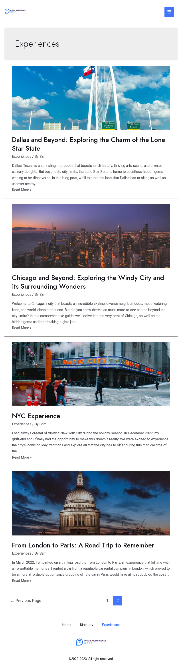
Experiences (21, 156)
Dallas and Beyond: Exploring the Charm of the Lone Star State (88, 144)
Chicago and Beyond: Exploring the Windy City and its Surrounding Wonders (88, 282)
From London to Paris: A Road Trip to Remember (83, 545)
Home (66, 625)
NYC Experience (36, 416)
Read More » (22, 190)
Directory (86, 625)
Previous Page (25, 600)
